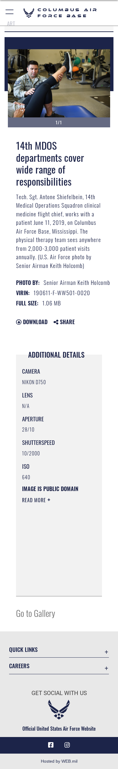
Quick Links (23, 649)
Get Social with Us (59, 693)
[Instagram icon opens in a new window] (67, 745)
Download (34, 322)
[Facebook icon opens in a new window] (50, 745)
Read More (35, 500)
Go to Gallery (35, 612)
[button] (10, 13)
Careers (19, 665)
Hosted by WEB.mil (59, 761)
